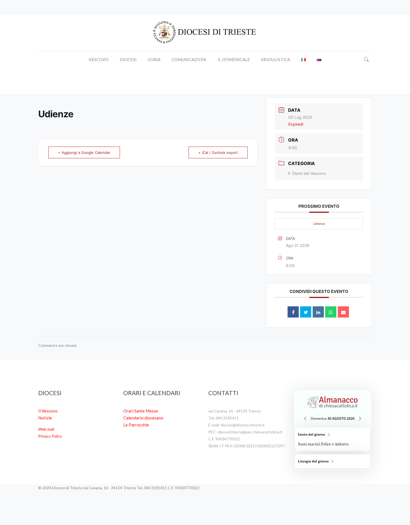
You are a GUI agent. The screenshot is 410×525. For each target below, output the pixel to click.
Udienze (319, 224)
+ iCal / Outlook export (218, 152)
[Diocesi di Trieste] (205, 32)
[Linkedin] (318, 312)
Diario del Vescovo (309, 173)
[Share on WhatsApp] (330, 312)
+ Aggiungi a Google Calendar (84, 152)
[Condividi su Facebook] (293, 312)
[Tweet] (305, 312)
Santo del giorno (332, 439)
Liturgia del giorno (332, 461)
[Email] (343, 312)
